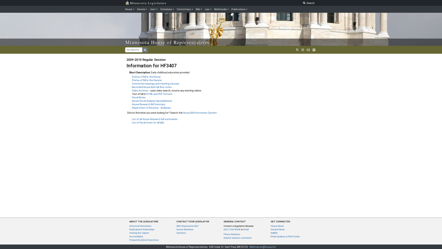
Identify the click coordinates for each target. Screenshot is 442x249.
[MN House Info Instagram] (302, 49)
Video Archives (140, 90)
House (128, 9)
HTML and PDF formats (159, 94)
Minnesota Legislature (148, 3)
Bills (198, 9)
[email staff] (308, 49)
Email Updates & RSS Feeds (285, 236)
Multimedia (220, 9)
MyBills (274, 232)
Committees (184, 9)
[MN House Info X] (297, 49)
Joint (153, 9)
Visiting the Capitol (139, 232)
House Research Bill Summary (148, 104)
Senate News (278, 229)
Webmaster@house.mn (262, 247)
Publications (238, 9)
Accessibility (136, 236)
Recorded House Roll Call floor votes (152, 87)
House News (277, 226)
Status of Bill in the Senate (147, 80)
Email (246, 229)
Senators (181, 232)
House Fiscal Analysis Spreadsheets (152, 101)
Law (207, 9)
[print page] (314, 49)
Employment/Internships (142, 229)
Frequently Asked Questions (144, 239)
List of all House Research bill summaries (154, 119)
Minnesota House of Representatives (167, 42)
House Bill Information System (200, 112)
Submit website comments (238, 237)
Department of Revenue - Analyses (151, 107)
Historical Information (140, 226)
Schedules (166, 9)
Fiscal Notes (139, 97)
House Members (185, 229)
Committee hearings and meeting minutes (155, 83)
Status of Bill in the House (146, 76)
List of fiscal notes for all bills (148, 122)
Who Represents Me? (187, 226)
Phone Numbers (232, 234)
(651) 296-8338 (232, 229)
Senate (141, 9)
